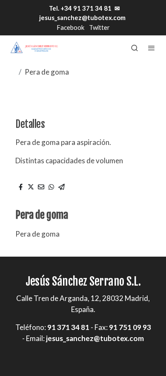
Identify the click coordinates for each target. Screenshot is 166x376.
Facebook (70, 27)
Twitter (99, 27)
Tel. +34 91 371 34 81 (80, 8)
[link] (34, 47)
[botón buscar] (134, 48)
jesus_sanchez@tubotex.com (82, 17)
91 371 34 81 (68, 327)
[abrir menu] (151, 48)
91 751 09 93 (130, 327)
